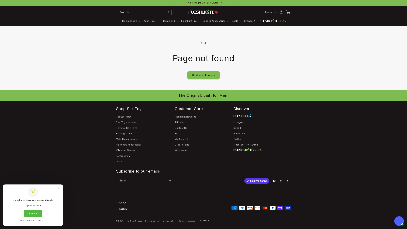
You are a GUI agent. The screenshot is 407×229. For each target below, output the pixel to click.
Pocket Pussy (123, 116)
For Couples (123, 156)
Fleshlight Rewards (185, 116)
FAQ (177, 133)
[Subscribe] (169, 180)
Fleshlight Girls (124, 133)
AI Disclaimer (205, 221)
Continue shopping (203, 74)
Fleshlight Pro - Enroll (246, 144)
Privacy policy (169, 221)
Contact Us (181, 128)
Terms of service (187, 221)
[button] (130, 21)
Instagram (239, 122)
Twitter (237, 139)
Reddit (237, 128)
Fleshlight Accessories (128, 144)
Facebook (239, 133)
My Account (181, 139)
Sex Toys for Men (126, 122)
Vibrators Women (126, 150)
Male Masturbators (126, 139)
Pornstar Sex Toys (126, 128)
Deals (119, 161)
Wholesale (181, 150)
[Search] (167, 12)
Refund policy (152, 221)
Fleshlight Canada (133, 221)
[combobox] (143, 12)
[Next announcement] (237, 3)
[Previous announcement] (169, 3)
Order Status (182, 144)
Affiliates (179, 122)
